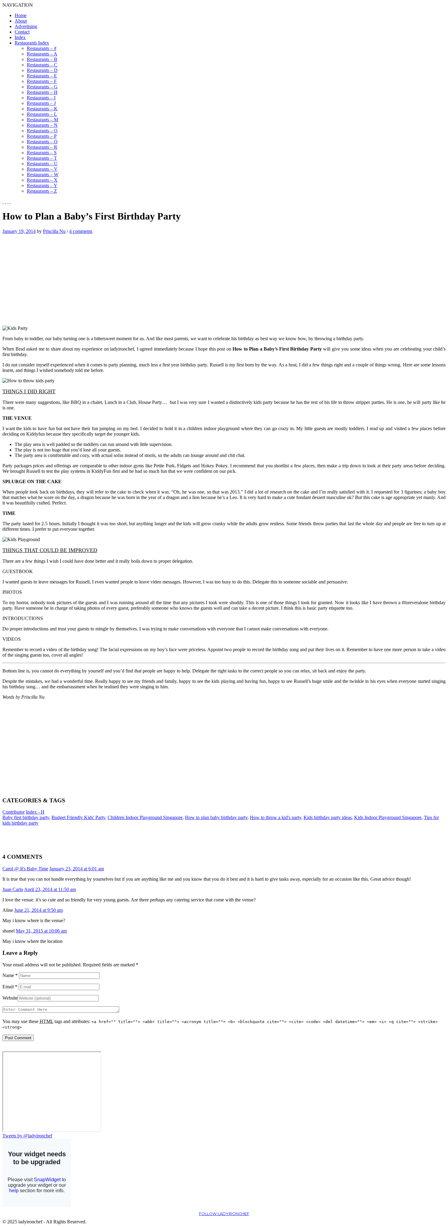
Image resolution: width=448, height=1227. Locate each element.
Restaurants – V (42, 169)
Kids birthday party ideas (328, 817)
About (21, 20)
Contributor (13, 812)
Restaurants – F (42, 81)
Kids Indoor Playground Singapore (387, 817)
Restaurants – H (42, 92)
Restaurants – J (41, 103)
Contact (22, 31)
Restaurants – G (42, 86)
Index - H (35, 812)
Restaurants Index (32, 42)
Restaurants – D (42, 70)
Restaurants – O (42, 130)
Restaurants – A (42, 53)
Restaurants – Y (42, 185)
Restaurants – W (43, 174)
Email (9, 986)
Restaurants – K (42, 108)
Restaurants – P (42, 136)
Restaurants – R (42, 147)
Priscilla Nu (54, 231)
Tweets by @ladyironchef (27, 1135)
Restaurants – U (42, 163)
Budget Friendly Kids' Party (78, 817)
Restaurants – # (41, 48)
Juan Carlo (12, 889)
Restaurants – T (42, 158)
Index (20, 37)
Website (10, 998)
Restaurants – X (42, 180)
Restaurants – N (42, 125)
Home (21, 15)
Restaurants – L (42, 114)
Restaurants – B (42, 59)
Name (10, 975)
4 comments (80, 231)
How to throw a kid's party (275, 817)
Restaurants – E (42, 75)
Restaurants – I (41, 97)
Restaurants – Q (42, 141)
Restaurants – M (42, 119)
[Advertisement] (53, 276)
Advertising (26, 26)
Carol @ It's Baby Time (25, 868)
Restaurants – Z (42, 191)
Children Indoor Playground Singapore (145, 817)
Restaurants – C (42, 64)
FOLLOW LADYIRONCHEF (224, 1213)
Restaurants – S (42, 152)
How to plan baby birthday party (216, 817)
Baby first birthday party (25, 817)
